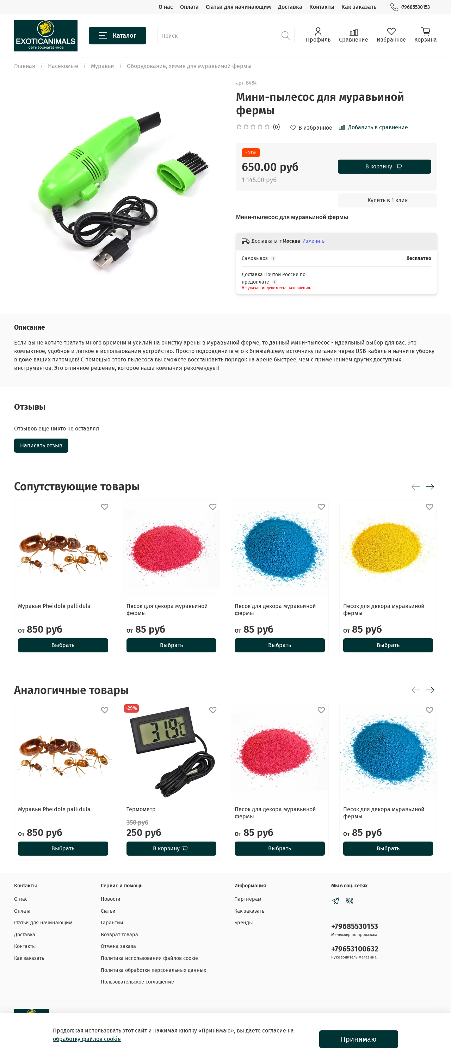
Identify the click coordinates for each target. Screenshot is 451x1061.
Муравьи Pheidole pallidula (54, 605)
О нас (166, 7)
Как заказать (358, 7)
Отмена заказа (118, 946)
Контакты (321, 7)
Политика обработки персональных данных (153, 970)
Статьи (108, 911)
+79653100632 (354, 949)
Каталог (124, 35)
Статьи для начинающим (238, 7)
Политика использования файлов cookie (149, 958)
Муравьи (102, 66)
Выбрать (62, 645)
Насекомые (63, 66)
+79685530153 (415, 7)
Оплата (189, 7)
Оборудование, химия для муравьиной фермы (189, 66)
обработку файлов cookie (87, 1039)
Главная (24, 66)
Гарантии (112, 923)
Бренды (243, 923)
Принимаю (359, 1039)
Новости (111, 899)
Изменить (313, 241)
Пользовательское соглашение (137, 982)
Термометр (141, 809)
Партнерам (247, 899)
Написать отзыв (41, 445)
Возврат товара (119, 935)
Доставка (290, 7)
